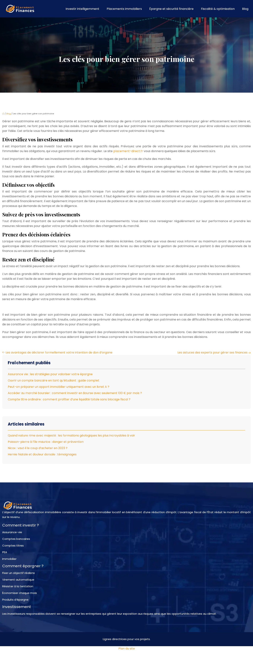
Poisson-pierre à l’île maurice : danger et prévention (46, 442)
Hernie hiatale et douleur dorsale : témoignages (42, 454)
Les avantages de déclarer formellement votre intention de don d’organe (59, 352)
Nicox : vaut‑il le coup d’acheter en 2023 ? (37, 448)
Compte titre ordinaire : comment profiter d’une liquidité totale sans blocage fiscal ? (69, 399)
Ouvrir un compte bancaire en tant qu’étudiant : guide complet (53, 380)
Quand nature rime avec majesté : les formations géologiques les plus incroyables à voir (71, 435)
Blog (245, 9)
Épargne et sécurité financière (171, 9)
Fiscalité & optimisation (218, 9)
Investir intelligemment (82, 9)
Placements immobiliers (124, 9)
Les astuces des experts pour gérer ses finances (212, 352)
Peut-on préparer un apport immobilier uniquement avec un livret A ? (58, 387)
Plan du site (126, 648)
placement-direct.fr (128, 151)
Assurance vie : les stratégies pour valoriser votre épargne (50, 374)
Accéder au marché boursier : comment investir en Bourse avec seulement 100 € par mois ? (75, 393)
